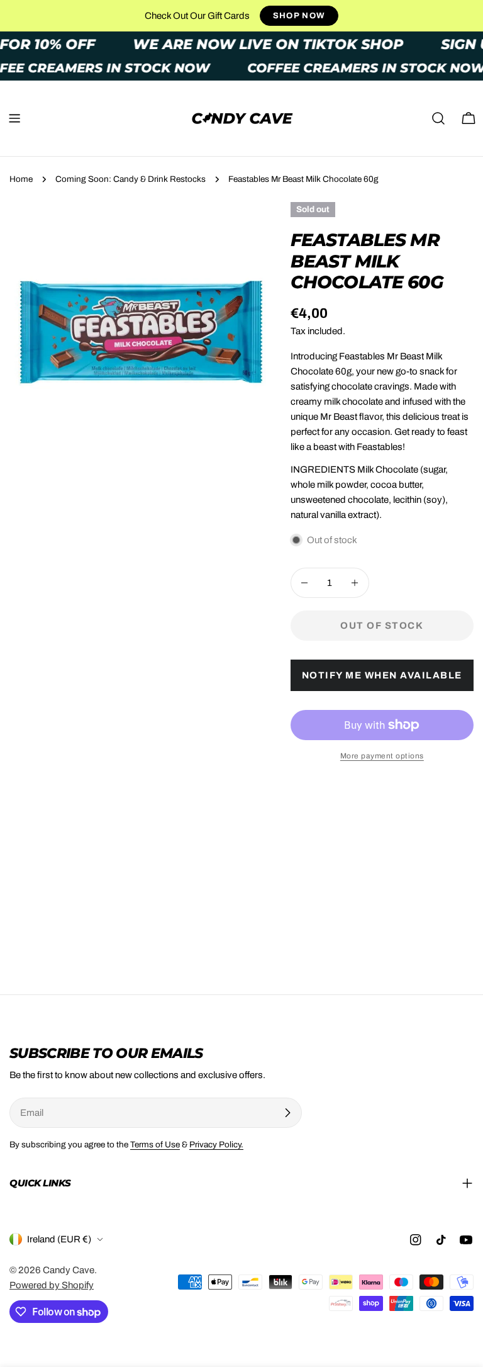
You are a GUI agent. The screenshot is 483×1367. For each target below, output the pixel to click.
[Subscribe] (287, 1113)
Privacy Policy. (216, 1144)
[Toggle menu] (14, 118)
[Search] (438, 118)
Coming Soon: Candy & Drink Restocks (130, 179)
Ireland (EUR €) (59, 1239)
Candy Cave (68, 1270)
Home (21, 179)
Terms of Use (155, 1144)
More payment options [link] (382, 755)
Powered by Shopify (51, 1285)
